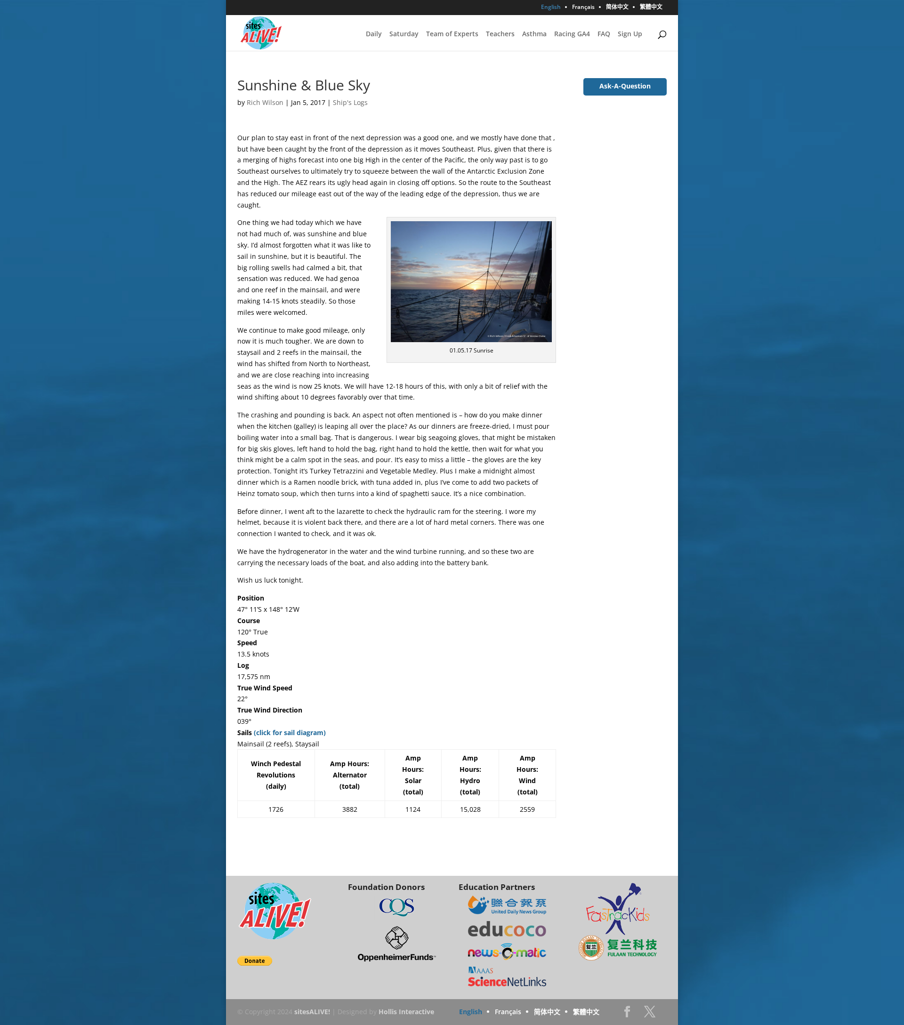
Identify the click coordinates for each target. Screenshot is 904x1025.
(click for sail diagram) (290, 732)
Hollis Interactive (406, 1011)
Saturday (404, 34)
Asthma (534, 34)
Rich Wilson (265, 102)
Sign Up (630, 34)
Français (583, 7)
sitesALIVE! (312, 1011)
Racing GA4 (572, 34)
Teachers (500, 34)
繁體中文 (651, 7)
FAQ (603, 34)
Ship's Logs (350, 102)
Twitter (649, 1014)
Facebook (627, 1014)
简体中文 (617, 7)
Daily (374, 34)
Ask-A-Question (625, 85)
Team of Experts (452, 34)
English (551, 7)
